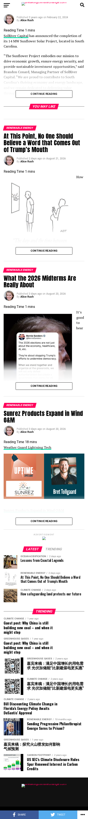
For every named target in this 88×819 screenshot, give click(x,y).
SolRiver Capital (16, 35)
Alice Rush (27, 20)
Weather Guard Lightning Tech (27, 447)
